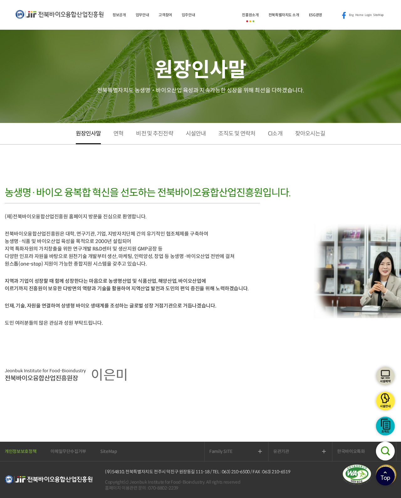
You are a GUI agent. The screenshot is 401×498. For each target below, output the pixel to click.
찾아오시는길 (310, 133)
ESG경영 (315, 15)
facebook (344, 15)
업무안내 (142, 15)
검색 (385, 451)
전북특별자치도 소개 (283, 15)
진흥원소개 (250, 15)
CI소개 (275, 133)
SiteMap (378, 15)
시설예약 (385, 376)
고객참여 (165, 15)
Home (359, 15)
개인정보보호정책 (20, 451)
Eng (351, 15)
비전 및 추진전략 (154, 133)
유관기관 (288, 451)
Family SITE (228, 451)
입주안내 (188, 15)
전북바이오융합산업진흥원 (59, 18)
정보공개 (119, 15)
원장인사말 (88, 133)
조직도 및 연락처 (236, 133)
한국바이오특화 (358, 451)
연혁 (118, 133)
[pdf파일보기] (359, 483)
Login (368, 15)
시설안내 (385, 401)
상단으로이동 (385, 476)
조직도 (385, 426)
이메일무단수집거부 (68, 451)
